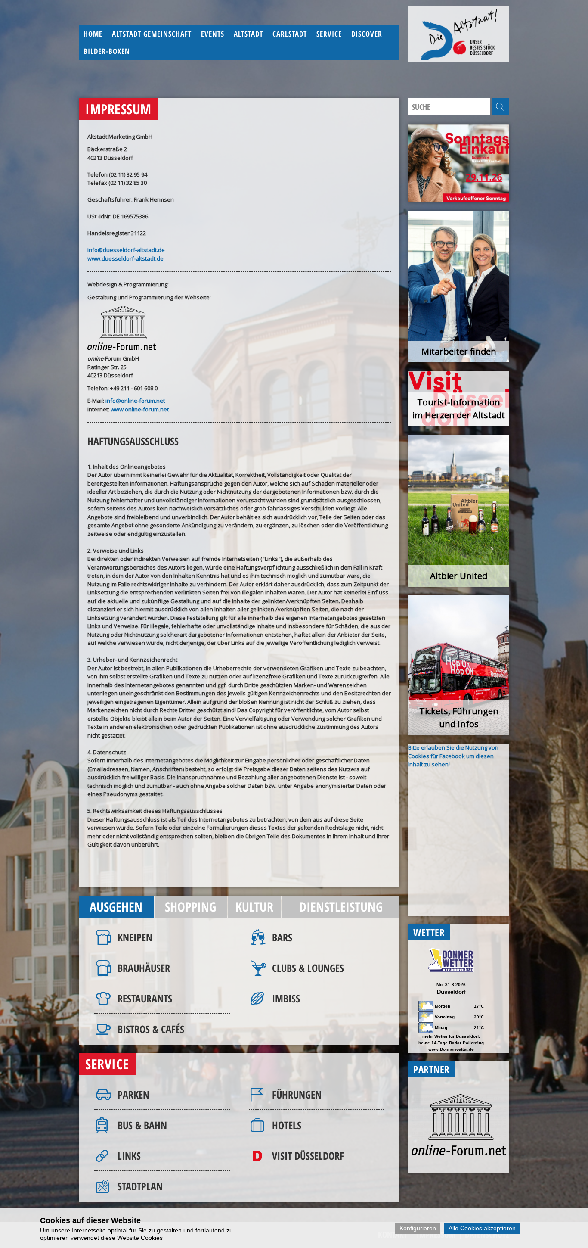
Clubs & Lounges (308, 968)
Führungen (297, 1094)
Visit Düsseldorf (308, 1155)
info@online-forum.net (135, 401)
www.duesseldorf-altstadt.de (125, 258)
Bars (282, 937)
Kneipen (135, 937)
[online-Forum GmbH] (459, 1153)
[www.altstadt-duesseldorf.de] (458, 34)
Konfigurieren (417, 1228)
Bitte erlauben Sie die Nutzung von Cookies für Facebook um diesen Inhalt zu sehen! (453, 756)
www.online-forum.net (140, 409)
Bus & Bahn (142, 1125)
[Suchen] (500, 106)
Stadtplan (140, 1186)
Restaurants (145, 998)
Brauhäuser (144, 968)
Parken (133, 1094)
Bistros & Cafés (151, 1029)
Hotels (286, 1125)
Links (129, 1155)
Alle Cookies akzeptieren (482, 1228)
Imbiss (286, 998)
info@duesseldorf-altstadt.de (126, 250)
